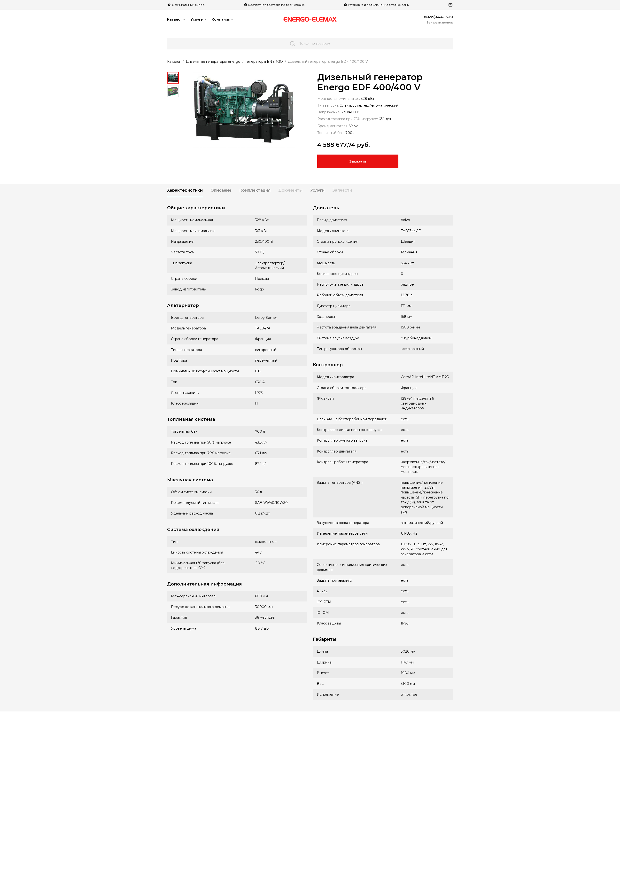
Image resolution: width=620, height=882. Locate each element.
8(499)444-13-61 (438, 17)
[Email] (450, 4)
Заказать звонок (440, 22)
